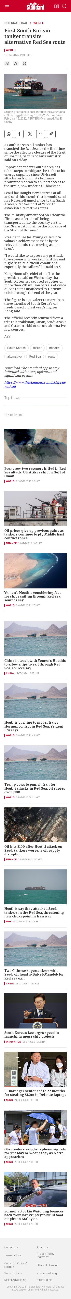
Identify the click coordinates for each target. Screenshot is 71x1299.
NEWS (9, 1100)
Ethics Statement (47, 1265)
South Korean (16, 348)
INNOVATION (13, 1042)
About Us (42, 1247)
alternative (14, 356)
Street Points (44, 1279)
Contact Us (11, 1247)
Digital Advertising (15, 1279)
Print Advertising (47, 1273)
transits (54, 348)
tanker (37, 348)
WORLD (38, 23)
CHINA (10, 673)
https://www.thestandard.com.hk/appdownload (35, 384)
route (51, 356)
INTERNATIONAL (16, 23)
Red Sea (35, 356)
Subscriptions (13, 1273)
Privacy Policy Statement (45, 1255)
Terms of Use (12, 1255)
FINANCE (11, 543)
